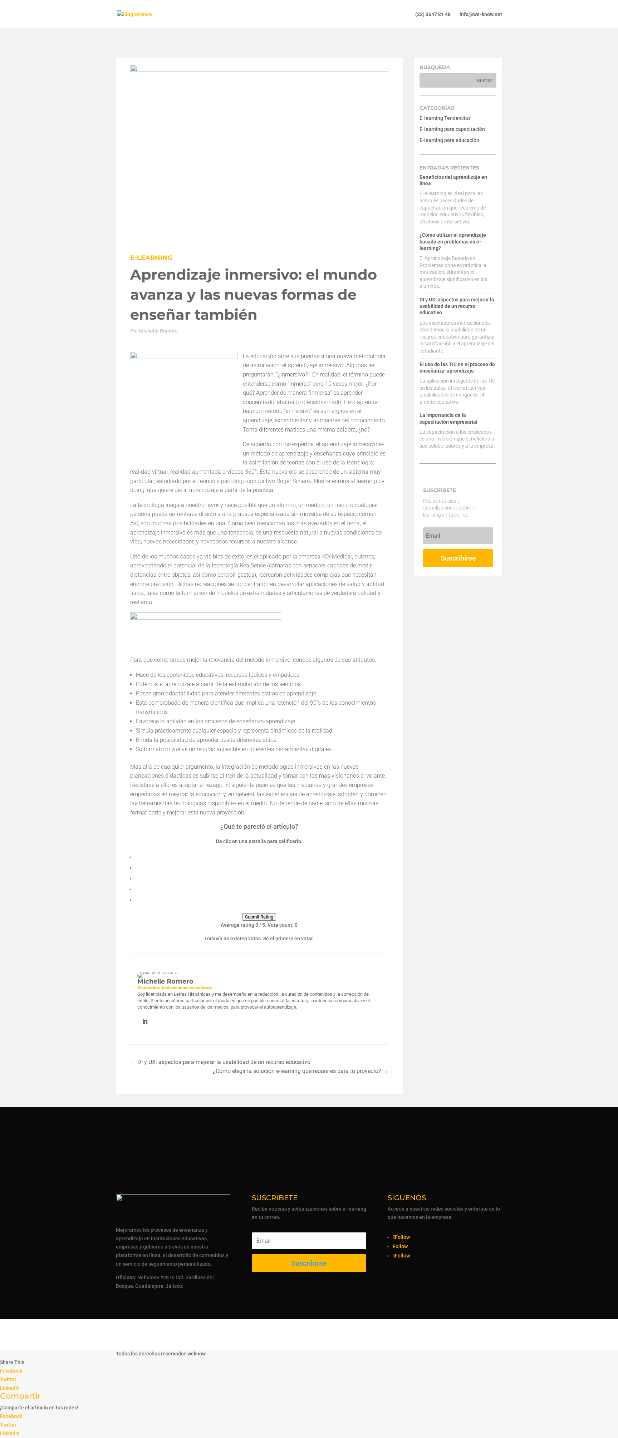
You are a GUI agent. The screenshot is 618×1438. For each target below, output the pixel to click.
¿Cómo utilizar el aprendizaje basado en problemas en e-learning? (453, 241)
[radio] (261, 856)
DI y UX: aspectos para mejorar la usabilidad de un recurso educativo (457, 306)
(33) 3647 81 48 (433, 14)
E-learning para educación (449, 140)
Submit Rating (259, 917)
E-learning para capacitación (452, 129)
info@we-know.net (481, 14)
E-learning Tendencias (445, 118)
